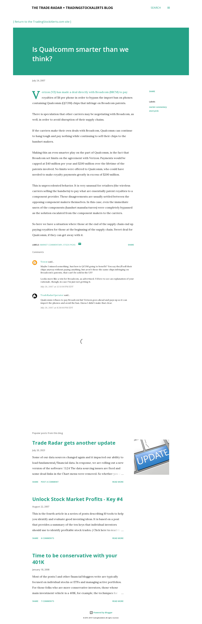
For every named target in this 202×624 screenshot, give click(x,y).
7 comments (47, 601)
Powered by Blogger (102, 612)
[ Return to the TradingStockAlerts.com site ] (42, 22)
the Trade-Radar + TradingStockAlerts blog (72, 7)
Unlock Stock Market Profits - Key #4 (77, 499)
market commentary (158, 107)
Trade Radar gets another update (73, 442)
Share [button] (152, 91)
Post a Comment (50, 482)
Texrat (44, 261)
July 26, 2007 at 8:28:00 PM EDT (57, 307)
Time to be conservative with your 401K (74, 558)
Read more (118, 482)
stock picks (154, 111)
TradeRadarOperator (52, 295)
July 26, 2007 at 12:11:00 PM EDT (57, 286)
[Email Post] (79, 244)
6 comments (47, 538)
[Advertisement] (78, 397)
